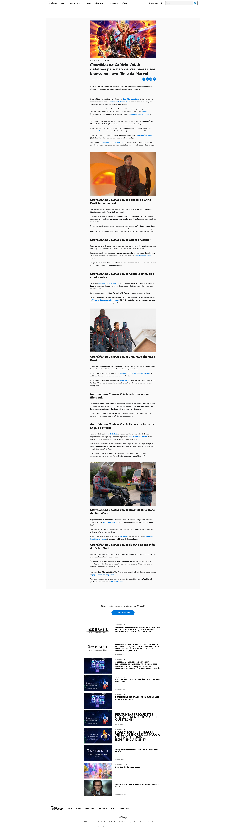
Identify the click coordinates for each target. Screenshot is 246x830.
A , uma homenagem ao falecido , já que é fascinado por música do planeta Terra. (122, 367)
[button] (158, 3)
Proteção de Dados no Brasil (105, 822)
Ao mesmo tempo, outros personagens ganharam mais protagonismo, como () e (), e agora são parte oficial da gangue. (121, 122)
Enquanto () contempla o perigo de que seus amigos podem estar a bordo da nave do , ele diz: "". (121, 522)
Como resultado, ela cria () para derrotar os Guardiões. (120, 293)
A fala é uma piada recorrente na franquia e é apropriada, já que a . (121, 537)
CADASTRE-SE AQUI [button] (123, 613)
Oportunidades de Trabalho (136, 822)
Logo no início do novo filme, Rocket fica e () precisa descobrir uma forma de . (121, 136)
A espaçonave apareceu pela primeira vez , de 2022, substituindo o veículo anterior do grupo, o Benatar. (121, 374)
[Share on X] (147, 79)
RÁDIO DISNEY (89, 808)
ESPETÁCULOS (102, 808)
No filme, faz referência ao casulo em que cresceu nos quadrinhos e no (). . (122, 300)
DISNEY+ (69, 808)
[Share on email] (151, 79)
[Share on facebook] (143, 79)
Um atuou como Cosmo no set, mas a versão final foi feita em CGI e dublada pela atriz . (123, 264)
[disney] (57, 808)
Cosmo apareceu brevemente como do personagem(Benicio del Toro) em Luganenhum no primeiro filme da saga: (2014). (122, 255)
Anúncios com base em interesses (153, 822)
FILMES (78, 808)
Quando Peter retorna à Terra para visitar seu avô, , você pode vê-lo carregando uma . (122, 555)
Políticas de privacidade (90, 822)
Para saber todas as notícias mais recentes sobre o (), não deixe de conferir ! (121, 580)
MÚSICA (113, 808)
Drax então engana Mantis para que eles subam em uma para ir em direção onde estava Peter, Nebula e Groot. (121, 530)
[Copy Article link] (154, 79)
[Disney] (52, 3)
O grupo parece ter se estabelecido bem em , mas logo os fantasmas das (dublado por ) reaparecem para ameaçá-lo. (120, 129)
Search (195, 3)
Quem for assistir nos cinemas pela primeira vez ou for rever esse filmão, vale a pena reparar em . (122, 143)
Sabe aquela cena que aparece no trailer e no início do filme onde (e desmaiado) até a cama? (121, 210)
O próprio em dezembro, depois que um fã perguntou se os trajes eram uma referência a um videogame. (120, 414)
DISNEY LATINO (125, 808)
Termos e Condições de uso (120, 822)
